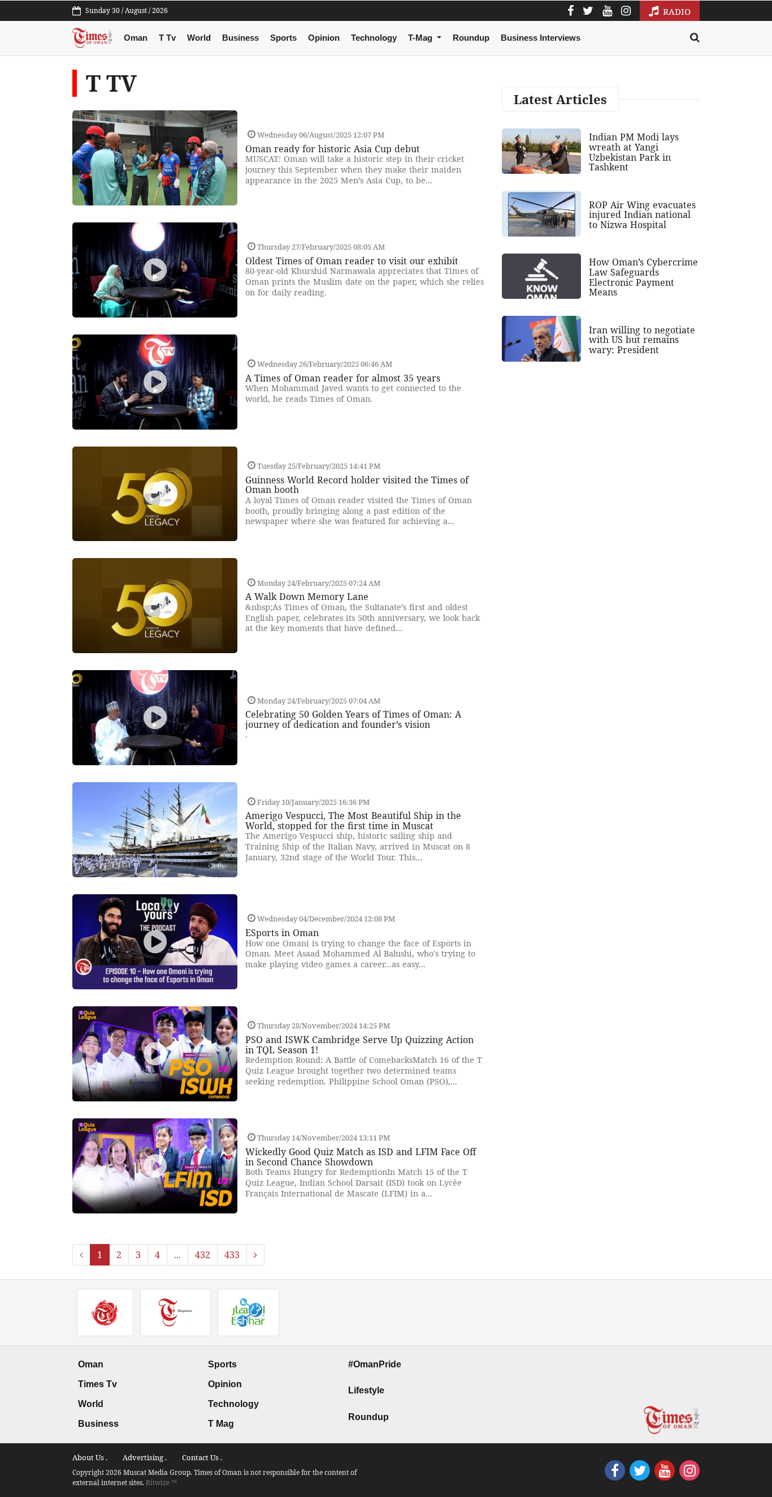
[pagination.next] (255, 1255)
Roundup (471, 37)
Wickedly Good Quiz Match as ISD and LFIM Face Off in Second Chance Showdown (360, 1157)
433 (232, 1255)
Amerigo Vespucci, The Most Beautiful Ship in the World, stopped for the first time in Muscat (353, 820)
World (199, 37)
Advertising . (145, 1457)
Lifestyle (366, 1390)
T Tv (167, 37)
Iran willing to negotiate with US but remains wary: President (642, 340)
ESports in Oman (282, 932)
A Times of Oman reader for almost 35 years (342, 378)
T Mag (221, 1424)
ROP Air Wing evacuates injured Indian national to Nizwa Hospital (642, 215)
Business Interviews (540, 37)
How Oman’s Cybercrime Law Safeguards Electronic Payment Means (643, 277)
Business (240, 37)
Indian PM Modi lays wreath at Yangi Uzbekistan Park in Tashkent (634, 152)
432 (202, 1255)
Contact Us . (202, 1457)
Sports (283, 37)
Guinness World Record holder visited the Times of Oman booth (357, 485)
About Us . (89, 1457)
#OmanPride (374, 1364)
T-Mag (421, 37)
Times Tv (97, 1384)
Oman (136, 37)
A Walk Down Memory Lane (306, 596)
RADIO (676, 11)
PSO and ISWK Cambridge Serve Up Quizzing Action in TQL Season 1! (359, 1044)
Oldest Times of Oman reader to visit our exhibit (351, 261)
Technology (374, 37)
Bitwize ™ (161, 1482)
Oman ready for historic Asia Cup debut (332, 149)
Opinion (324, 37)
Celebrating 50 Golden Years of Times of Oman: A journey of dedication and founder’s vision (353, 719)
